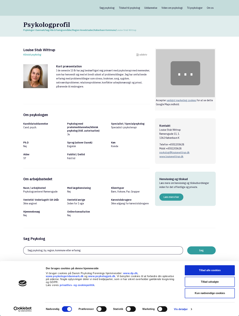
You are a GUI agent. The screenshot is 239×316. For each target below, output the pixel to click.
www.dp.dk (130, 273)
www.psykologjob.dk (101, 276)
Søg (47, 30)
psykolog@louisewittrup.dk (174, 152)
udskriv (143, 54)
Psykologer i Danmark (33, 30)
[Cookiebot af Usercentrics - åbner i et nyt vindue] (22, 309)
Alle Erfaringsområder (61, 30)
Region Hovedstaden (82, 30)
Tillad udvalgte (210, 281)
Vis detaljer (181, 309)
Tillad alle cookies (210, 270)
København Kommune (105, 30)
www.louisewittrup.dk (171, 156)
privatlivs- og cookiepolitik (77, 285)
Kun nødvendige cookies (210, 293)
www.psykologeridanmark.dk (65, 276)
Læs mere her (171, 197)
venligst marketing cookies (181, 100)
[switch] (102, 309)
